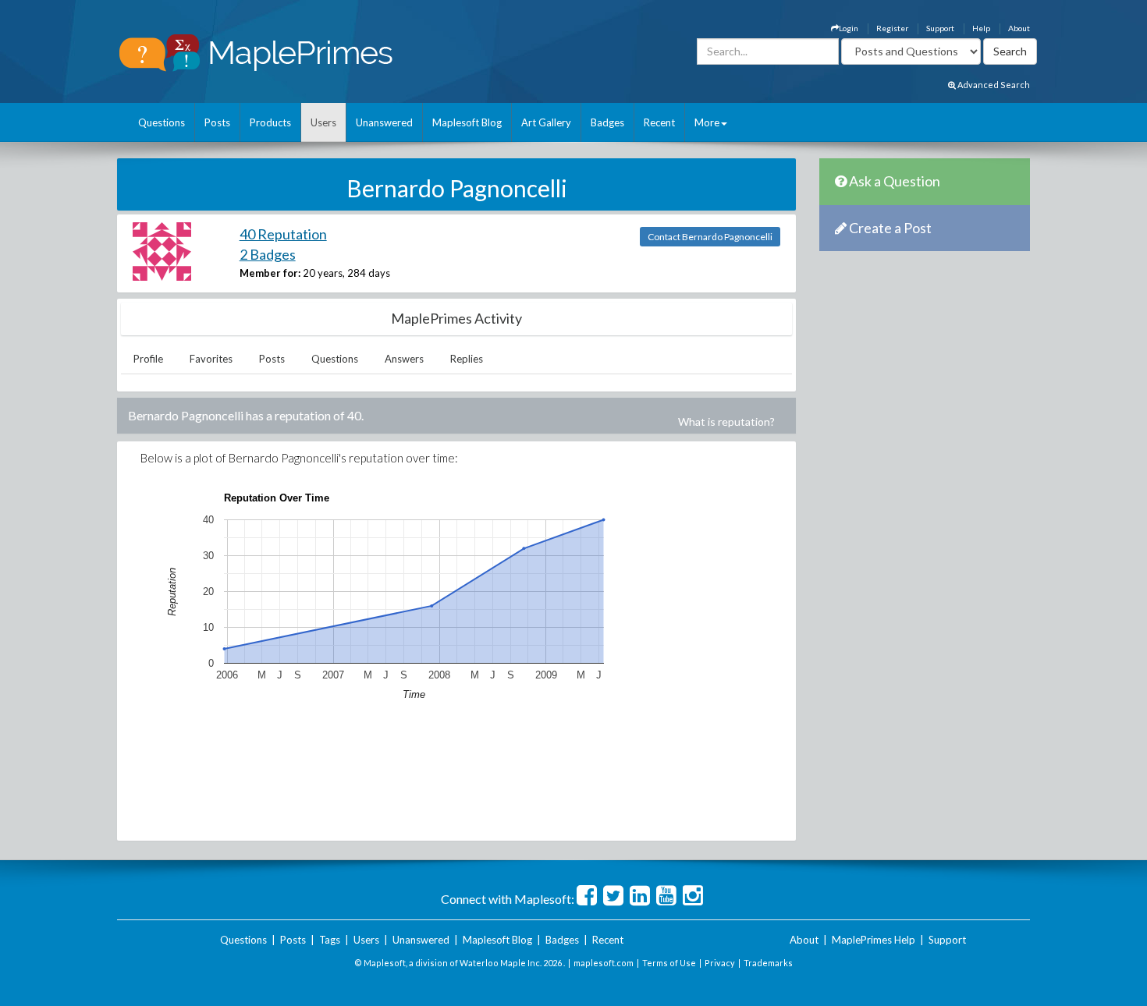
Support (940, 28)
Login (848, 28)
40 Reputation (283, 234)
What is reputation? (726, 421)
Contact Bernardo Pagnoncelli (710, 237)
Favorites (211, 358)
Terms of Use (669, 963)
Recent (659, 122)
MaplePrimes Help (873, 939)
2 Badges (268, 254)
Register (892, 28)
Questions (161, 122)
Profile (148, 358)
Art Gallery (546, 122)
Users (323, 122)
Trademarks (768, 963)
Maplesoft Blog (467, 122)
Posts (217, 122)
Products (270, 122)
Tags (329, 939)
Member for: (270, 273)
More (706, 122)
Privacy (720, 963)
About (1019, 28)
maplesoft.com (604, 963)
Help (981, 28)
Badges (607, 122)
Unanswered (384, 122)
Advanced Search (993, 85)
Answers (404, 358)
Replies (466, 358)
